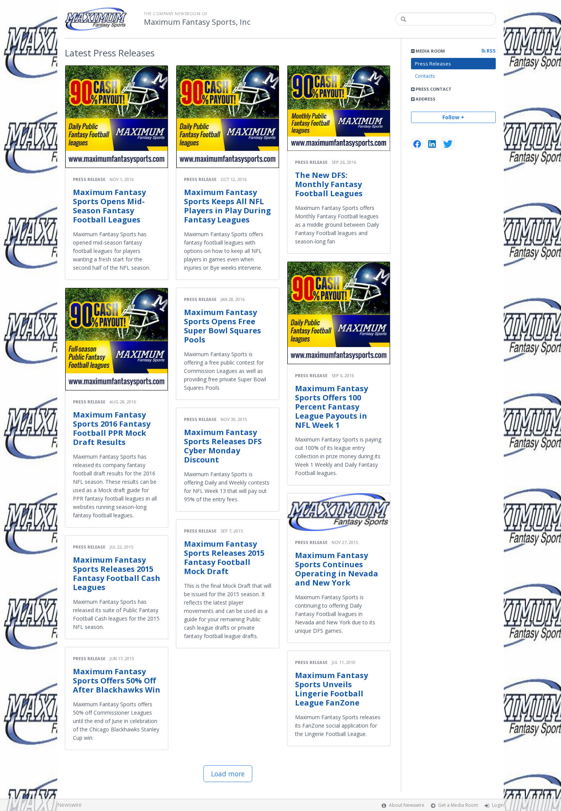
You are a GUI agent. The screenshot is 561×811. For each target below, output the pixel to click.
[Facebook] (417, 144)
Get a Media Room (458, 805)
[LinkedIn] (432, 144)
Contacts (425, 75)
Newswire (69, 804)
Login (498, 805)
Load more (228, 773)
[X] (448, 144)
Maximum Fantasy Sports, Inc (197, 22)
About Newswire (406, 805)
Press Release (89, 179)
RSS (490, 50)
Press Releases (433, 63)
